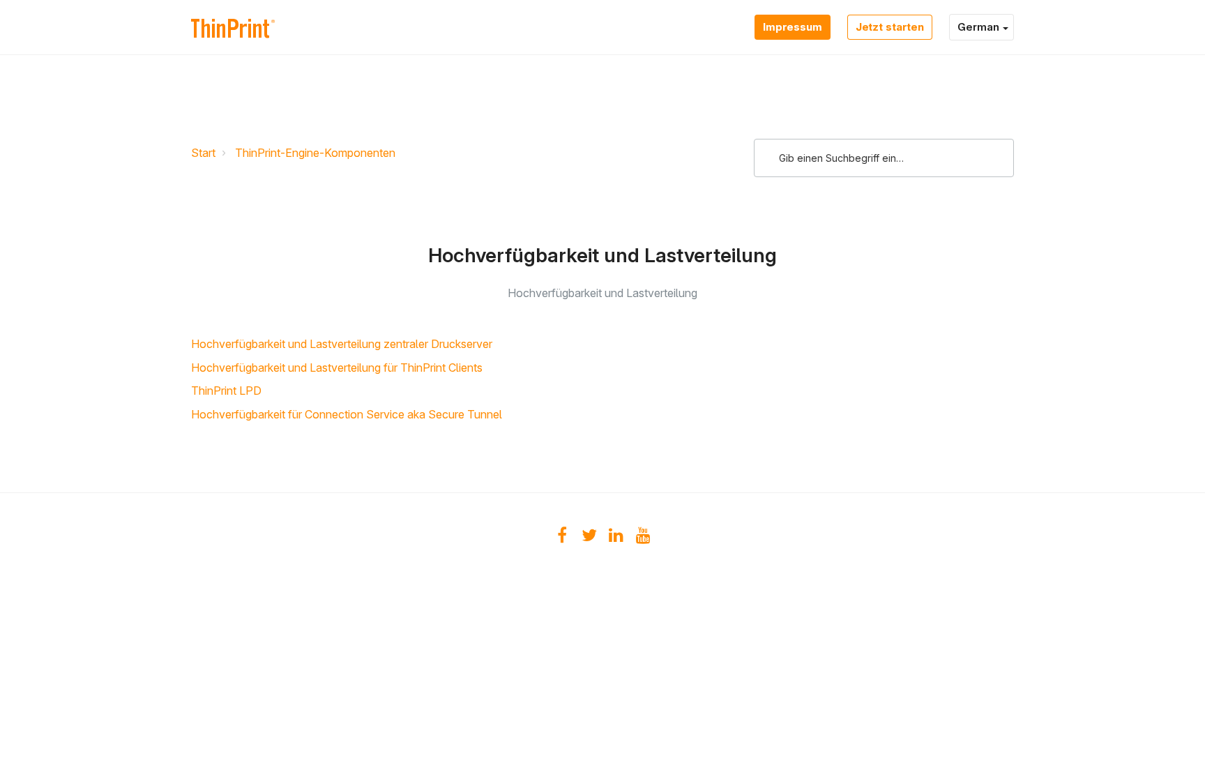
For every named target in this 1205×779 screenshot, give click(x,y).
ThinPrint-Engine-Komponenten (315, 153)
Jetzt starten (890, 26)
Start (203, 153)
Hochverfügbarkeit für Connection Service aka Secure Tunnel (346, 414)
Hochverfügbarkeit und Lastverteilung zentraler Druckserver (341, 344)
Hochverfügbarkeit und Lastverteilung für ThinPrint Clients (337, 368)
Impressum (792, 26)
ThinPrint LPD (226, 391)
